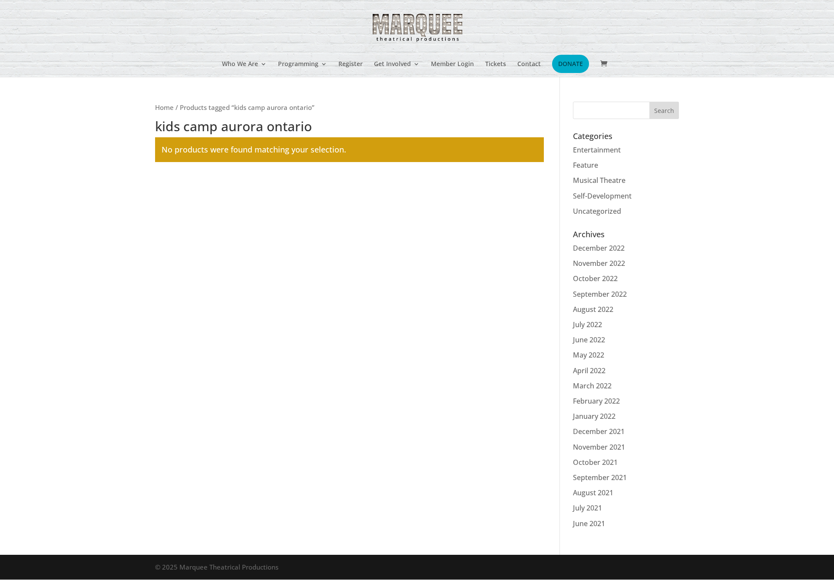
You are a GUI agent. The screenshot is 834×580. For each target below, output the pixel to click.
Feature (585, 165)
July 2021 (587, 508)
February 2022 (596, 401)
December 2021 (599, 431)
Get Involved (392, 64)
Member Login (452, 64)
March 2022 (592, 386)
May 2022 (588, 355)
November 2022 (599, 263)
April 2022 (589, 370)
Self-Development (602, 196)
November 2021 (599, 447)
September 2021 (600, 477)
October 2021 (595, 462)
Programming (298, 64)
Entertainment (597, 150)
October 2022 (595, 278)
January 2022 (594, 416)
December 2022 (599, 248)
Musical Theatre (599, 180)
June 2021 (589, 523)
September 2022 (600, 294)
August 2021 (593, 492)
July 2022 (587, 324)
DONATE (570, 64)
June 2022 (589, 340)
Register (350, 64)
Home (164, 107)
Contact (529, 64)
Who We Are (240, 64)
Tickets (495, 64)
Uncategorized (597, 211)
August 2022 (593, 309)
